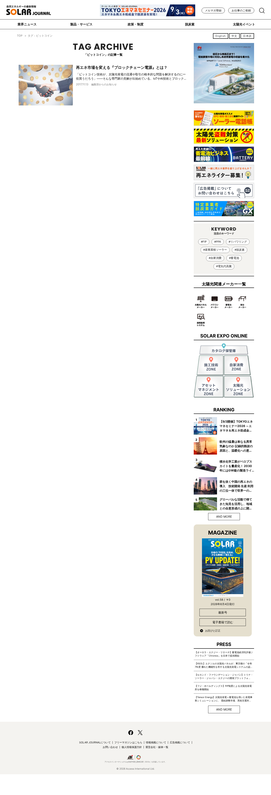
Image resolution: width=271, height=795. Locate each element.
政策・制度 (136, 24)
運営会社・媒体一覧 (156, 747)
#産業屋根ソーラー (215, 249)
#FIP (204, 241)
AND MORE (224, 516)
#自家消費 (215, 258)
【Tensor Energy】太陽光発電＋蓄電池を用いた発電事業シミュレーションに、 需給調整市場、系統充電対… (223, 699)
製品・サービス (81, 24)
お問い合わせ (110, 747)
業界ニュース (27, 24)
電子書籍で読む (222, 622)
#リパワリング (238, 241)
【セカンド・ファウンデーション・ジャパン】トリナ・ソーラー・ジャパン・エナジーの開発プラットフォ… (224, 676)
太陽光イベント (244, 24)
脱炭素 (190, 24)
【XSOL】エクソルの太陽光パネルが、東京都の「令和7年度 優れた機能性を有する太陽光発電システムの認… (223, 665)
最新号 (222, 612)
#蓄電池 (234, 258)
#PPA (217, 241)
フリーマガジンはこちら (128, 742)
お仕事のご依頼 (241, 10)
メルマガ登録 (213, 10)
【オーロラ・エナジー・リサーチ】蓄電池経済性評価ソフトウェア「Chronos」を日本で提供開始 (224, 654)
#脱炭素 (240, 249)
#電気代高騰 (224, 266)
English (221, 35)
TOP (19, 35)
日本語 (247, 35)
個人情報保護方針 (132, 747)
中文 (234, 35)
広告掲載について (180, 742)
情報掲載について (156, 742)
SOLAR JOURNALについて (95, 742)
